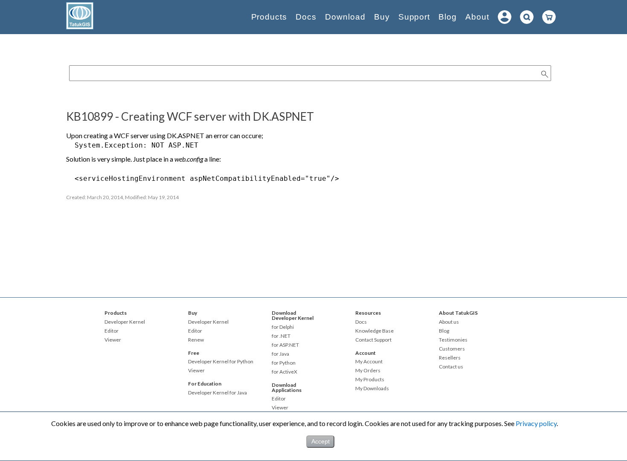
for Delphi (283, 327)
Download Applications (287, 387)
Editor (111, 330)
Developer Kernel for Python (220, 361)
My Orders (367, 370)
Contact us (451, 366)
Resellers (450, 357)
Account (365, 353)
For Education (204, 383)
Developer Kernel (124, 322)
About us (449, 322)
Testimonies (453, 339)
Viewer (112, 339)
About (477, 16)
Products (269, 16)
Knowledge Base (374, 330)
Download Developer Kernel (293, 315)
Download (345, 16)
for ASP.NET (285, 345)
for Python (284, 362)
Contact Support (373, 339)
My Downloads (372, 388)
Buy (382, 16)
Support (414, 16)
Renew (196, 339)
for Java (280, 354)
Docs (306, 16)
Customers (452, 348)
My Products (369, 379)
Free (193, 353)
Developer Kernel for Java (217, 392)
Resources (368, 313)
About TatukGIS (458, 313)
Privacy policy (536, 423)
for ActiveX (284, 371)
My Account (369, 361)
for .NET (281, 336)
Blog (447, 16)
